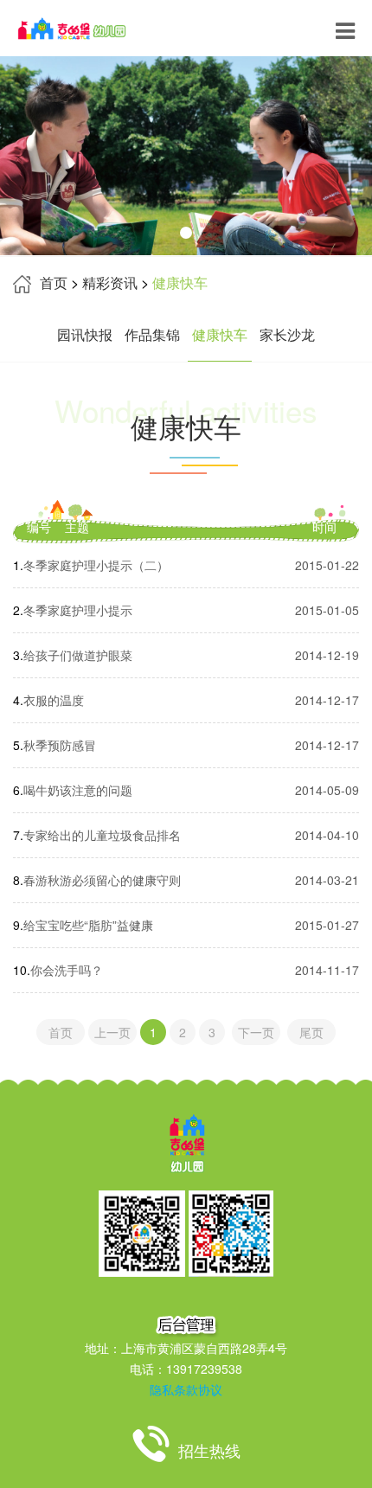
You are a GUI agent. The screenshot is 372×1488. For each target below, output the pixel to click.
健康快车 (219, 334)
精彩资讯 (110, 282)
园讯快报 (84, 334)
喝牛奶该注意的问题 (77, 790)
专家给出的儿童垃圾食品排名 (102, 834)
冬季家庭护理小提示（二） (96, 565)
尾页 (311, 1032)
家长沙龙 (287, 334)
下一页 (256, 1032)
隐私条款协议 (186, 1389)
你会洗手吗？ (66, 969)
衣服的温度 (53, 700)
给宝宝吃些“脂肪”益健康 (88, 924)
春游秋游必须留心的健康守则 (102, 879)
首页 (53, 282)
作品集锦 (152, 334)
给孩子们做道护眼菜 (77, 655)
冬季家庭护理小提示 (77, 610)
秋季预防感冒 (59, 745)
